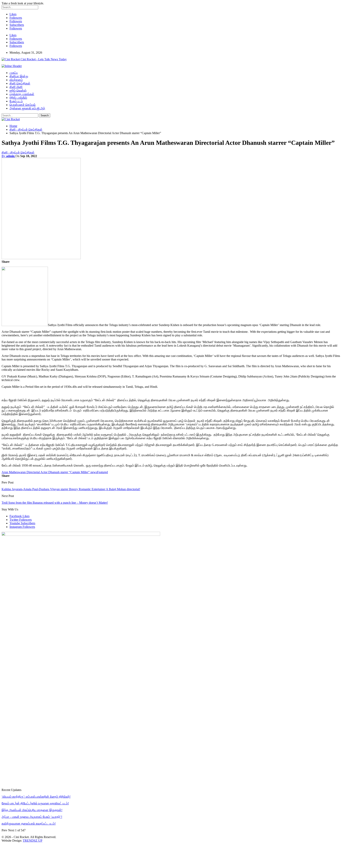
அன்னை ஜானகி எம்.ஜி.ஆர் (27, 108)
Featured (102, 472)
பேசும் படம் (16, 101)
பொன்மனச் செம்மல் (23, 104)
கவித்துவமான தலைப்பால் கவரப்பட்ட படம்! (29, 823)
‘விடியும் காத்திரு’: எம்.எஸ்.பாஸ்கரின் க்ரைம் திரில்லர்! (36, 796)
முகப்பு (14, 72)
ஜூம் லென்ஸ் (18, 90)
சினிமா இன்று (19, 76)
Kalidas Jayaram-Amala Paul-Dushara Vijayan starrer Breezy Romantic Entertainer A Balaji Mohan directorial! (71, 489)
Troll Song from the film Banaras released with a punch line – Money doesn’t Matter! (55, 502)
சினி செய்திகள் (20, 83)
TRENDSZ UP (32, 840)
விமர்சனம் (16, 80)
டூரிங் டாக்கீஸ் (18, 97)
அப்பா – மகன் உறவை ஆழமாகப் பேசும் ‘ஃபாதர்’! (32, 816)
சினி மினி (16, 87)
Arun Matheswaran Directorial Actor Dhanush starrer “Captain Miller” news (49, 472)
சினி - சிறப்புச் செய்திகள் (18, 152)
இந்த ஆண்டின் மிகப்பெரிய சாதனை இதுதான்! (32, 810)
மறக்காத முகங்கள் (22, 94)
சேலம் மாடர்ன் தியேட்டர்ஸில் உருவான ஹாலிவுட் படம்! (35, 803)
